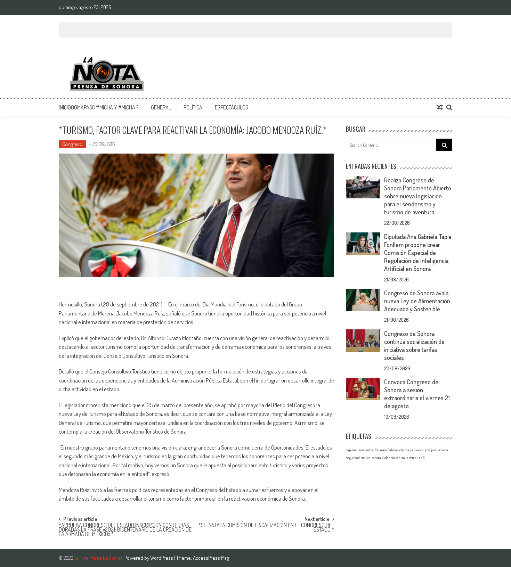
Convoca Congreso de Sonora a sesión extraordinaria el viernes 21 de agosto (417, 394)
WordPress (162, 557)
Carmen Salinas (386, 449)
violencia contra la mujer (400, 457)
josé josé (431, 449)
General (161, 107)
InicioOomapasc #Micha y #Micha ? (98, 107)
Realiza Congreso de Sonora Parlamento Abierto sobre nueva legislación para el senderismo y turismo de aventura (417, 196)
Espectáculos (231, 107)
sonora (376, 457)
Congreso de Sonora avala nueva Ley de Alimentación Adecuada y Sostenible (417, 301)
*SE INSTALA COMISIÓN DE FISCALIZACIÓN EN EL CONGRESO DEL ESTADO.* (266, 528)
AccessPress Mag (211, 557)
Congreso (72, 144)
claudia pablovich (411, 449)
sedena (443, 449)
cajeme (351, 449)
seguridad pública (358, 457)
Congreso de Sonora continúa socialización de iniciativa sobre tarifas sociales (414, 345)
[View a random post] (440, 107)
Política (193, 107)
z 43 (421, 457)
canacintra (366, 449)
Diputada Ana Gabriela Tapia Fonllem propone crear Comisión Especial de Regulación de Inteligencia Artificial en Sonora (417, 252)
